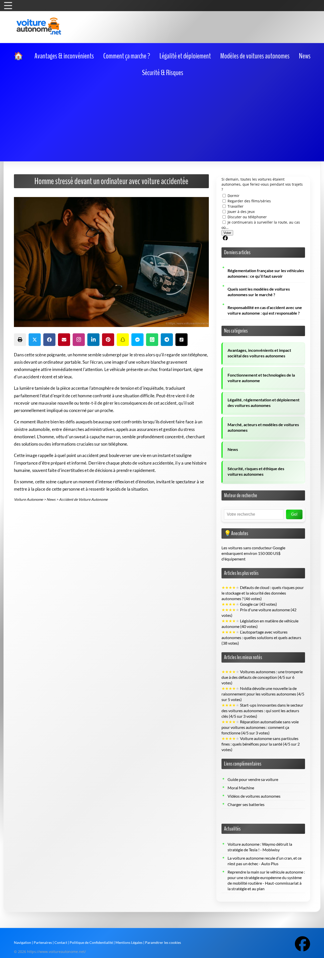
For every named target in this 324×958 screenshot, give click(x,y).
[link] (19, 56)
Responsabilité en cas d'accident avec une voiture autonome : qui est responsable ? (265, 310)
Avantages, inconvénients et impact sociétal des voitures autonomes (259, 353)
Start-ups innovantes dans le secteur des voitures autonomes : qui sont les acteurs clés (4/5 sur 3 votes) (262, 711)
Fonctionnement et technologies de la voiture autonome (261, 378)
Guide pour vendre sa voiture (253, 779)
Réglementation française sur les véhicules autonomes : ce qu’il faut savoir (266, 273)
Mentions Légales (129, 942)
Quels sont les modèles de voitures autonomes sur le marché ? (259, 292)
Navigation (22, 942)
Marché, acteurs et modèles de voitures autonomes (263, 427)
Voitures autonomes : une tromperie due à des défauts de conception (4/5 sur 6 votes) (262, 677)
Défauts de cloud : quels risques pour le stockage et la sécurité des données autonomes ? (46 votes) (262, 593)
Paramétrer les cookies (163, 942)
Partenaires (43, 942)
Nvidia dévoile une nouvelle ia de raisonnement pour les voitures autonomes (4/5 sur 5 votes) (262, 694)
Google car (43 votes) (249, 604)
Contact (60, 942)
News (233, 449)
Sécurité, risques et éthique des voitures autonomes (256, 471)
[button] (20, 339)
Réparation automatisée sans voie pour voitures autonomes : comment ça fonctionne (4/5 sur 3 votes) (260, 727)
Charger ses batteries (246, 804)
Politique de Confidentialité (91, 942)
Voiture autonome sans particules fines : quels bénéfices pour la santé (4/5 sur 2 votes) (260, 744)
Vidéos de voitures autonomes (254, 796)
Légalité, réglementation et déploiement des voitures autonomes (263, 403)
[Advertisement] (162, 118)
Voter (227, 233)
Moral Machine (241, 788)
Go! (294, 514)
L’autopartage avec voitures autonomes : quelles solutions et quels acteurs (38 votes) (261, 637)
